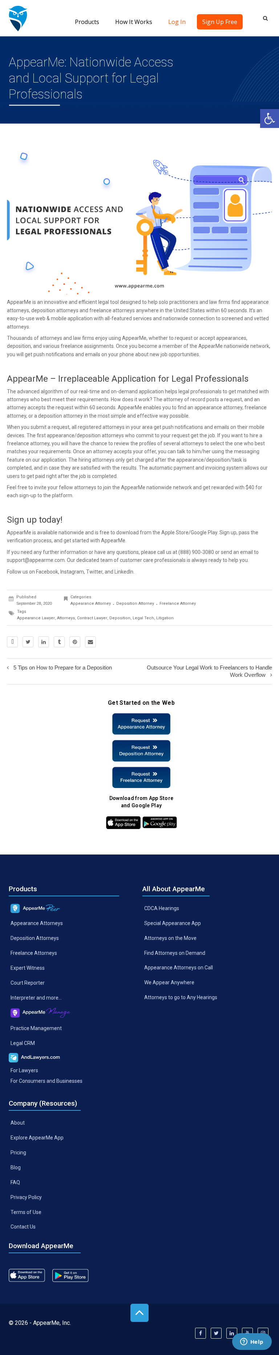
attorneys (66, 618)
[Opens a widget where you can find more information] (252, 1342)
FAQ (15, 1182)
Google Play (204, 532)
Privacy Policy (26, 1197)
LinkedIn (123, 572)
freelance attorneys (112, 310)
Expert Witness (28, 968)
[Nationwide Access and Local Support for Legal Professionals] (18, 18)
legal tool (108, 302)
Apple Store (175, 532)
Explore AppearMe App (37, 1138)
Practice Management (36, 1028)
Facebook (47, 572)
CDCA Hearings (161, 908)
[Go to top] (139, 1313)
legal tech (143, 618)
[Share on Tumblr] (59, 641)
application (80, 318)
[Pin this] (74, 641)
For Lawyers (24, 1070)
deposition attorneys (54, 310)
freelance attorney (28, 443)
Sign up (227, 532)
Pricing (18, 1152)
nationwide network (169, 487)
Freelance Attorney (177, 603)
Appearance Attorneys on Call (178, 967)
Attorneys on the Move (170, 938)
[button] (269, 118)
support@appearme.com (36, 560)
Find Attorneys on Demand (174, 953)
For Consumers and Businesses (46, 1081)
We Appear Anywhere (169, 982)
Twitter (94, 572)
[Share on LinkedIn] (43, 641)
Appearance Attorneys (37, 923)
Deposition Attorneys (35, 938)
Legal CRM (23, 1043)
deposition (119, 618)
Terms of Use (26, 1212)
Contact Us (23, 1227)
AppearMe (19, 302)
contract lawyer (92, 618)
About (18, 1123)
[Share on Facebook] (12, 641)
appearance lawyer (36, 618)
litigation (165, 618)
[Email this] (90, 641)
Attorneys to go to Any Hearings (180, 997)
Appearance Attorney (90, 603)
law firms (83, 338)
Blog (16, 1167)
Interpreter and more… (36, 997)
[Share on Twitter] (28, 641)
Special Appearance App (172, 923)
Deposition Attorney (135, 603)
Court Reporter (28, 983)
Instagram (72, 572)
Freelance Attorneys (34, 953)
